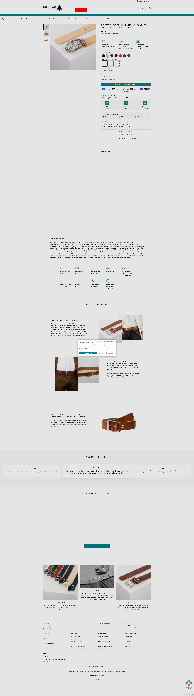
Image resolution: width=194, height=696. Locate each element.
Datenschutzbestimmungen (103, 341)
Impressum (112, 341)
